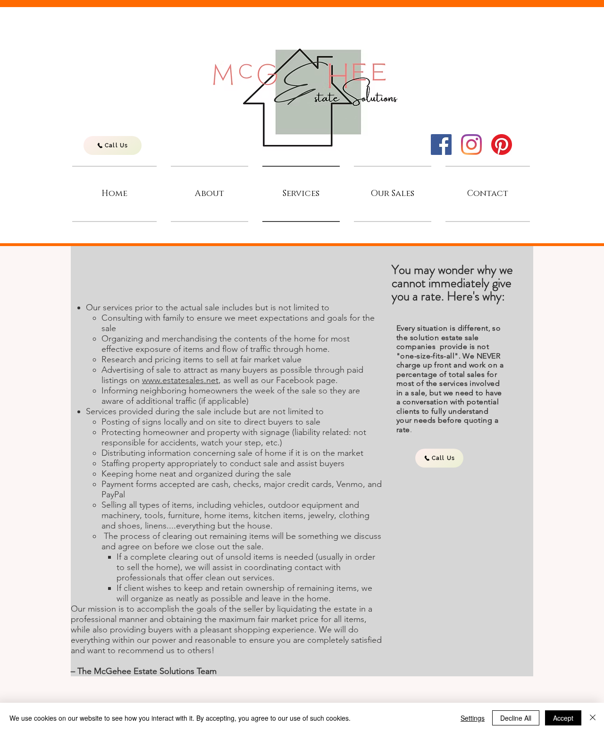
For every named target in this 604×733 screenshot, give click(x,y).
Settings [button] (473, 718)
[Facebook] (441, 144)
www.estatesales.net (180, 380)
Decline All (515, 718)
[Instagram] (471, 144)
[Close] (592, 717)
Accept (563, 718)
